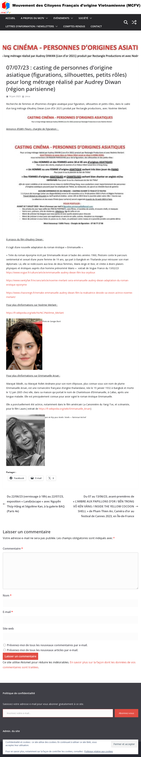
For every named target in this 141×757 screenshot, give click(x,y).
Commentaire (13, 548)
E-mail (8, 612)
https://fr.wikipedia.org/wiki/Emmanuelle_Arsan (64, 408)
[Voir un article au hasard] (134, 22)
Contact (96, 26)
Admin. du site (11, 731)
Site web (8, 628)
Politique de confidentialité (19, 693)
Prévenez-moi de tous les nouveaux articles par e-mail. (42, 650)
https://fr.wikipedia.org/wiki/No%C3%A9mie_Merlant (35, 312)
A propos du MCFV (32, 18)
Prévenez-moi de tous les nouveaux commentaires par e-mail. (47, 645)
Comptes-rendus (74, 26)
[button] (46, 18)
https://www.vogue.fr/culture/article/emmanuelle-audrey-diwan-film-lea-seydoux (50, 272)
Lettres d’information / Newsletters (30, 26)
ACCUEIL (10, 18)
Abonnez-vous (126, 713)
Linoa (27, 96)
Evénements (61, 18)
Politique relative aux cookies (98, 751)
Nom (7, 595)
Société (83, 18)
